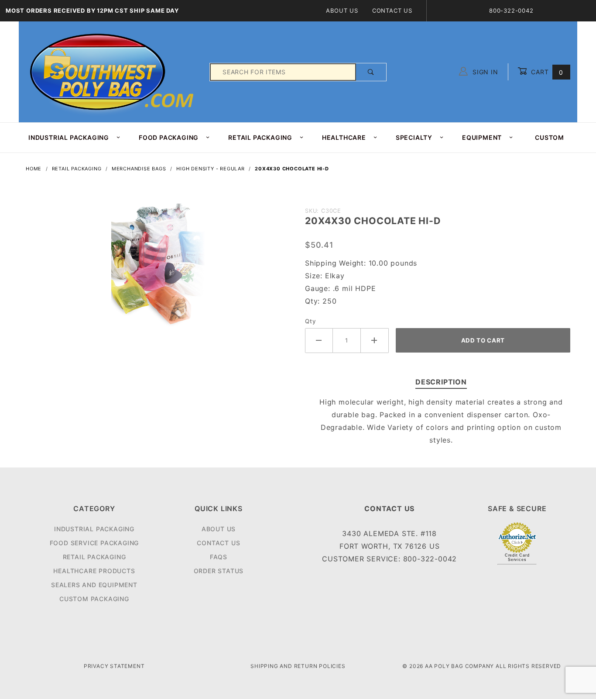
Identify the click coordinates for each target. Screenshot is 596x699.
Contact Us (392, 10)
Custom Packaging (94, 598)
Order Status (219, 570)
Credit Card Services (517, 557)
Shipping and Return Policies (297, 666)
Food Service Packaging (94, 543)
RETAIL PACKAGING (260, 137)
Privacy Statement (114, 666)
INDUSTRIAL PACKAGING (68, 137)
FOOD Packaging (169, 137)
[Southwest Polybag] (113, 71)
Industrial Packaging (94, 529)
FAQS (218, 557)
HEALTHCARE (344, 137)
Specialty (414, 137)
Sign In (484, 72)
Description (441, 381)
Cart (546, 72)
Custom (549, 137)
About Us (342, 10)
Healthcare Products (94, 570)
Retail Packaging (94, 557)
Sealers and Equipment (94, 584)
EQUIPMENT (482, 137)
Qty (310, 321)
